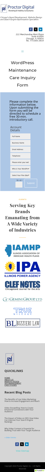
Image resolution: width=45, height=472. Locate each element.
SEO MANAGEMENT (12, 383)
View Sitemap (22, 450)
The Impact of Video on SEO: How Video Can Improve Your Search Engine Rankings (21, 420)
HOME (7, 378)
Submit (31, 183)
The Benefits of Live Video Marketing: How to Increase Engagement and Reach (22, 400)
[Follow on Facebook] (31, 29)
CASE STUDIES (10, 385)
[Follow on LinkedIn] (40, 29)
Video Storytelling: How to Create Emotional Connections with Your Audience (19, 410)
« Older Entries (10, 437)
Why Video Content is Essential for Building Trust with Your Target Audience (22, 429)
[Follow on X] (36, 29)
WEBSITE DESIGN (11, 381)
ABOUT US (9, 379)
